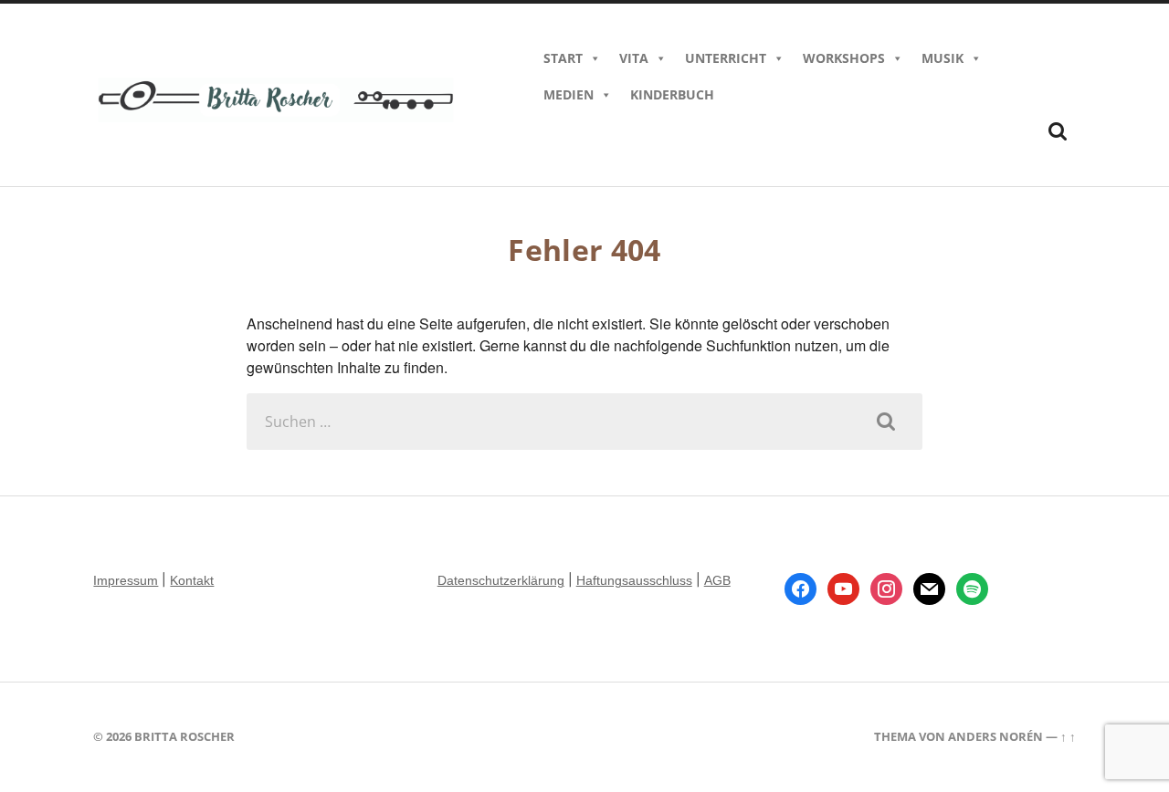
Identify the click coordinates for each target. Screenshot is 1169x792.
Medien (568, 94)
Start (563, 58)
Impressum (125, 580)
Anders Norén (995, 736)
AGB (717, 580)
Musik (943, 58)
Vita (633, 58)
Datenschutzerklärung (500, 580)
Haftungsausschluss (634, 580)
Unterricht (725, 58)
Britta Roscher (184, 736)
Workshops (844, 58)
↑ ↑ (1068, 736)
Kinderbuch (672, 94)
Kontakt (192, 580)
